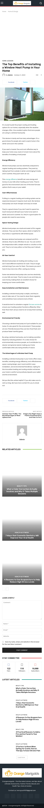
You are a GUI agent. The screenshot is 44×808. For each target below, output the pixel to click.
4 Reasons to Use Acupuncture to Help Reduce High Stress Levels (22, 580)
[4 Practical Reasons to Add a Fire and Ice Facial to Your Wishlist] (8, 733)
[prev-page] (3, 589)
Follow (22, 663)
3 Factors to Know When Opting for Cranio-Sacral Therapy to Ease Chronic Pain (28, 749)
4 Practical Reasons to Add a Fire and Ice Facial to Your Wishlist (28, 734)
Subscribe (35, 663)
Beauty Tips (22, 486)
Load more (21, 757)
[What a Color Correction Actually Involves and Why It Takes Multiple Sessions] (22, 475)
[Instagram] (13, 796)
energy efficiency (11, 179)
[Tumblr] (31, 796)
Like (8, 663)
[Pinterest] (25, 796)
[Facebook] (7, 796)
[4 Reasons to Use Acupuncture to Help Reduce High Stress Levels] (22, 563)
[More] (32, 82)
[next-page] (7, 589)
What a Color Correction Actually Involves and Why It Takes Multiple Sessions (22, 491)
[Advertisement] (22, 36)
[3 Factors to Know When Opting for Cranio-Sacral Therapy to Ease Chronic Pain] (8, 748)
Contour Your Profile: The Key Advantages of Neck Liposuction (11, 415)
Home (4, 11)
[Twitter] (37, 796)
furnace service (34, 304)
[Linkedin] (19, 796)
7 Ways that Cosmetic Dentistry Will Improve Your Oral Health (22, 536)
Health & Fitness (22, 532)
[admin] (4, 74)
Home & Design (13, 11)
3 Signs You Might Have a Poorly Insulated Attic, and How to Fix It (32, 415)
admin (10, 75)
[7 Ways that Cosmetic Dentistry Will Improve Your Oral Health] (22, 519)
